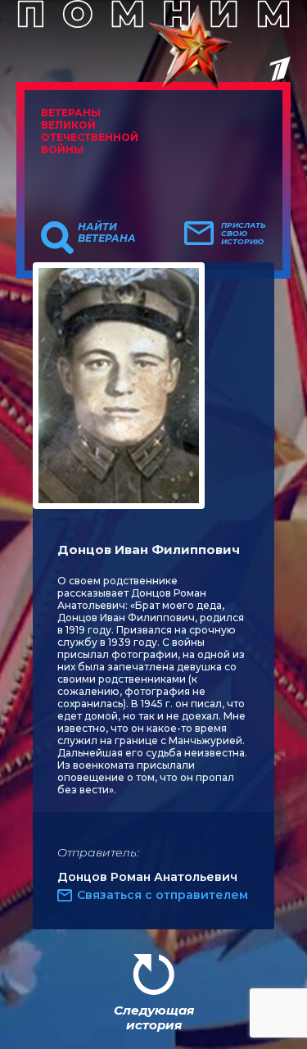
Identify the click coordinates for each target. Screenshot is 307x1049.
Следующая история (154, 1017)
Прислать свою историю (243, 233)
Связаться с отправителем (162, 895)
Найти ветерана (107, 232)
